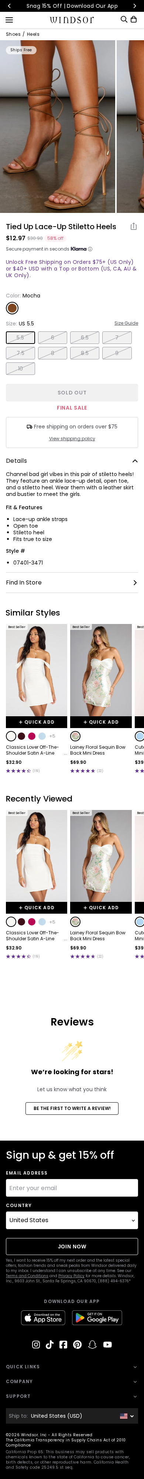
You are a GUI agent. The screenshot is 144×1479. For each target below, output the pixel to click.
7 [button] (117, 337)
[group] (57, 126)
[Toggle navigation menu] (9, 19)
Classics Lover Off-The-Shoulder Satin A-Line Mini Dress (32, 750)
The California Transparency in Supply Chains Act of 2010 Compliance (66, 1442)
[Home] (72, 19)
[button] (11, 736)
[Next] (134, 6)
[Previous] (9, 6)
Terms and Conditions (27, 1276)
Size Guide (126, 323)
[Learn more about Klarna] (90, 249)
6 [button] (52, 337)
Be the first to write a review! (72, 1108)
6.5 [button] (85, 337)
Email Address (27, 1173)
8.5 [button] (85, 353)
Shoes (13, 34)
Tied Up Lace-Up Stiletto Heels (61, 226)
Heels (33, 34)
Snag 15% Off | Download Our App (72, 6)
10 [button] (20, 368)
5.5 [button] (20, 337)
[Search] (124, 19)
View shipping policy (72, 439)
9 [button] (117, 353)
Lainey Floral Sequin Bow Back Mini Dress (98, 750)
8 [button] (52, 353)
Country (19, 1206)
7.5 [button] (20, 353)
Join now (72, 1246)
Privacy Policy (71, 1276)
